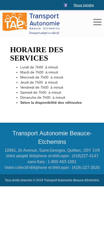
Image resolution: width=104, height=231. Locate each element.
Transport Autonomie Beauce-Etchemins (52, 137)
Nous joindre (84, 5)
